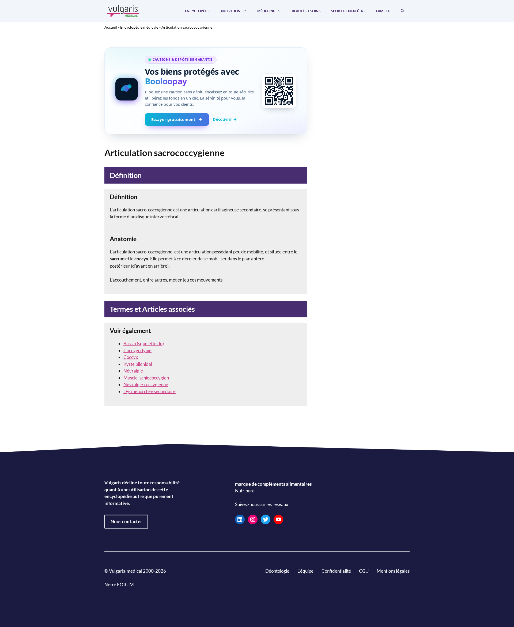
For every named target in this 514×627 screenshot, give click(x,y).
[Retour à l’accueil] (123, 10)
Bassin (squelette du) (143, 343)
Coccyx (130, 357)
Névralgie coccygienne (145, 384)
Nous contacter (126, 521)
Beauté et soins (306, 11)
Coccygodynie (137, 350)
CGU (364, 571)
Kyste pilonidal (137, 364)
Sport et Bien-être (348, 11)
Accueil (110, 27)
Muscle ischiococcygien (146, 378)
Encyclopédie (197, 11)
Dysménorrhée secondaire (149, 391)
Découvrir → (225, 119)
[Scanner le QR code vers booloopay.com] (279, 90)
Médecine (266, 11)
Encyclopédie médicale (139, 27)
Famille (383, 11)
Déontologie (277, 571)
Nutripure (245, 491)
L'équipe (305, 571)
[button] (402, 11)
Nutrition (230, 11)
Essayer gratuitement (173, 119)
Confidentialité (336, 571)
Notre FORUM (119, 584)
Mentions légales (393, 571)
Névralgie (133, 371)
